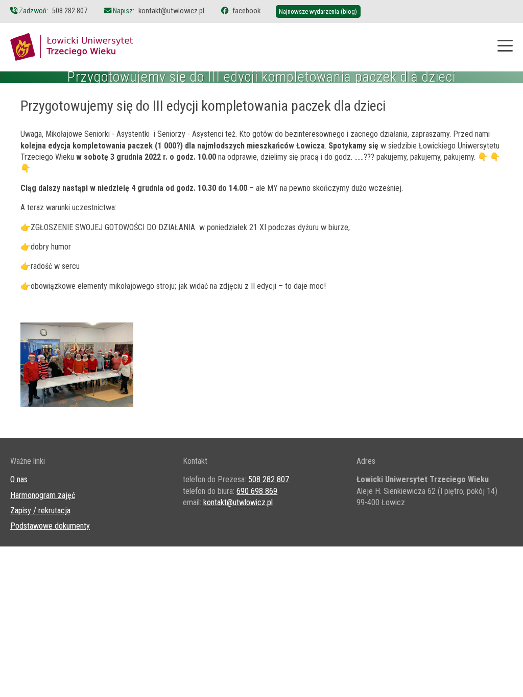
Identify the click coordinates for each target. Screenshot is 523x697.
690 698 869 (256, 491)
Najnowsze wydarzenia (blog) (318, 11)
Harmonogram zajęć (42, 495)
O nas (19, 479)
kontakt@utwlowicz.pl (171, 11)
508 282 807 (69, 11)
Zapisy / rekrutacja (40, 510)
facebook (246, 11)
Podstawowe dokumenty (50, 526)
